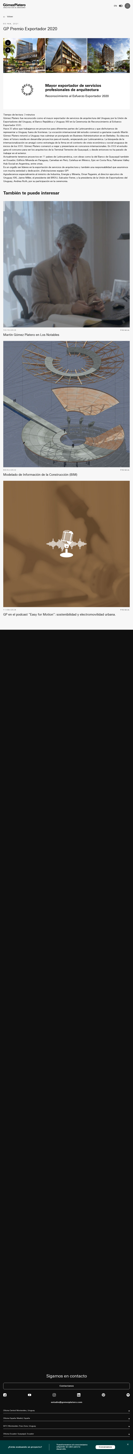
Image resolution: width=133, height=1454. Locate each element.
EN (115, 6)
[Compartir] (8, 50)
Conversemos (105, 1447)
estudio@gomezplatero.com (66, 1402)
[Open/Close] (127, 6)
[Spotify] (128, 1396)
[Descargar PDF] (8, 43)
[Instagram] (54, 1396)
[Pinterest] (103, 1396)
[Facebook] (4, 1396)
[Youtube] (29, 1396)
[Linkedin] (78, 1396)
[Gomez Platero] (14, 6)
